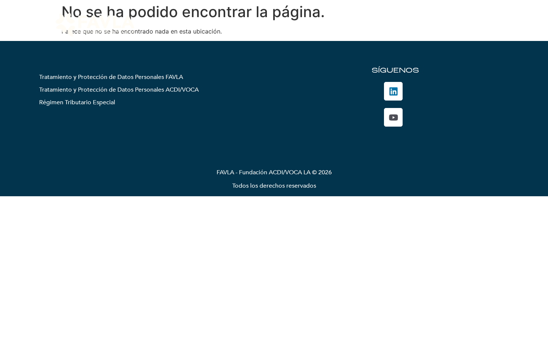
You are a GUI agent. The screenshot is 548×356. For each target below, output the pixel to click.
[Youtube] (393, 117)
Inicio (204, 24)
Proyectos (326, 24)
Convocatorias (380, 24)
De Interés (425, 24)
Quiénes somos (240, 24)
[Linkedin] (393, 91)
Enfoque (290, 24)
